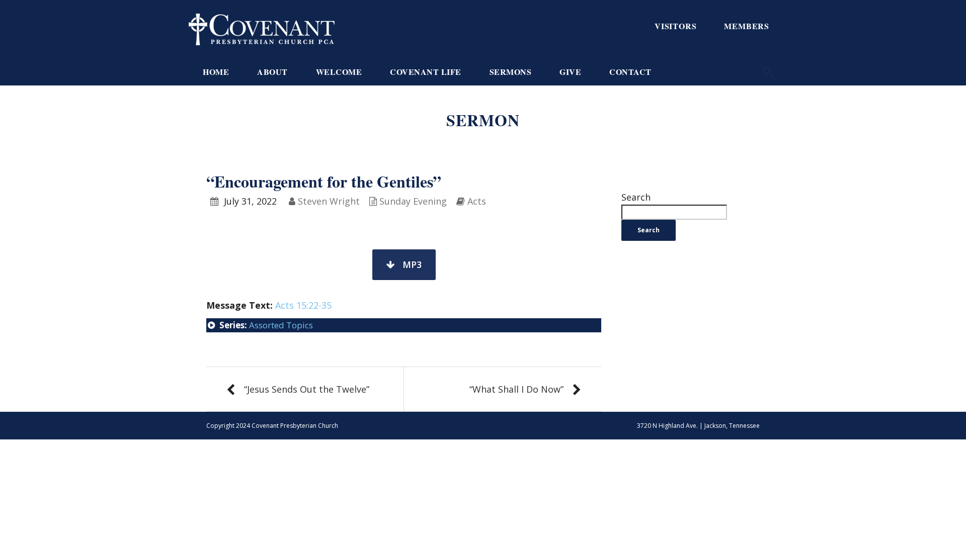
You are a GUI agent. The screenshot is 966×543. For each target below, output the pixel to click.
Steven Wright (329, 201)
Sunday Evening (413, 201)
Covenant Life (425, 71)
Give (570, 71)
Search (636, 197)
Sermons (511, 71)
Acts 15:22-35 (303, 305)
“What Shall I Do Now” (516, 389)
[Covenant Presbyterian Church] (262, 28)
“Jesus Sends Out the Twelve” (306, 389)
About (272, 71)
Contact (630, 71)
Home (216, 71)
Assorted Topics (281, 325)
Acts (476, 201)
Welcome (339, 71)
